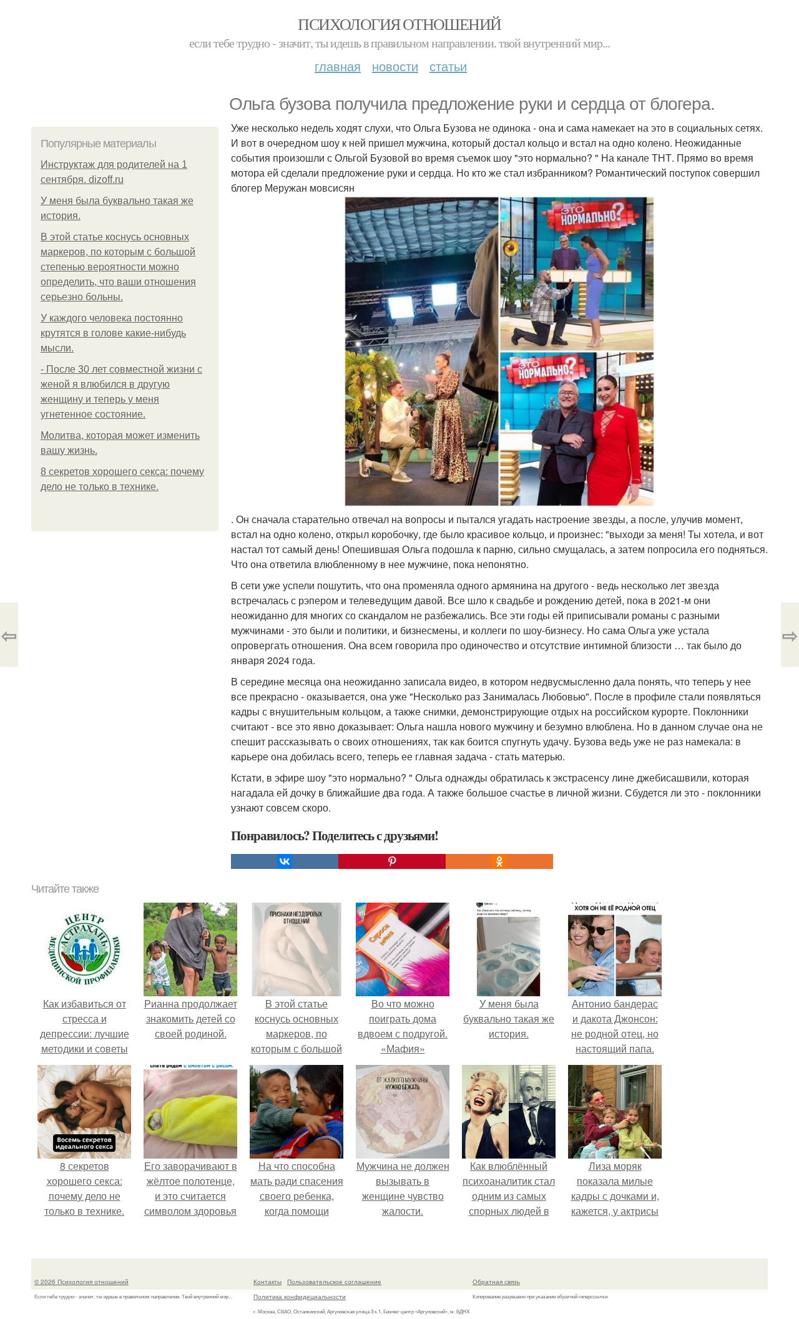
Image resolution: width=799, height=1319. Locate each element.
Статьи (448, 66)
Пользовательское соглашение (334, 1281)
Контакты (267, 1281)
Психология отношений (399, 23)
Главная (338, 66)
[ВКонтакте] (284, 861)
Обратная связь (496, 1281)
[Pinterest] (392, 861)
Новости (395, 66)
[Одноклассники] (499, 861)
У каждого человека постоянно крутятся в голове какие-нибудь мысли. (113, 333)
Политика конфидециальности (299, 1296)
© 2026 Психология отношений (81, 1281)
